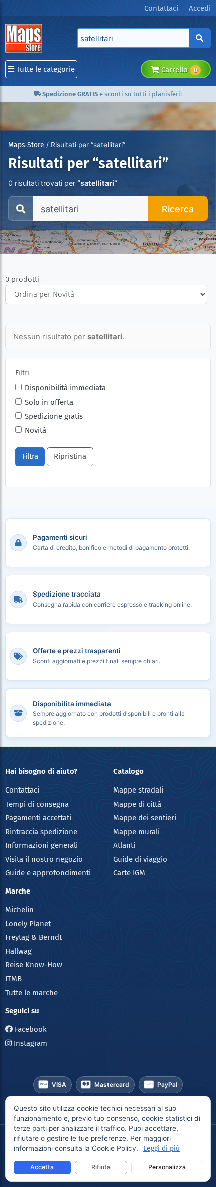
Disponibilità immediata (65, 387)
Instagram (29, 1043)
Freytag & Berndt (33, 937)
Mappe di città (137, 804)
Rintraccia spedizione (41, 831)
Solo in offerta (49, 402)
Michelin (19, 909)
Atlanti (124, 845)
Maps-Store (26, 145)
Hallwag (18, 951)
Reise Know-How (33, 964)
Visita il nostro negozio (44, 859)
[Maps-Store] (25, 38)
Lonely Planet (28, 923)
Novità (35, 430)
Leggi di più (161, 1148)
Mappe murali (136, 831)
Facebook (30, 1029)
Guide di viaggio (140, 859)
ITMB (13, 978)
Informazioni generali (41, 845)
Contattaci (22, 790)
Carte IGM (129, 872)
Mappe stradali (138, 790)
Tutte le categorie (44, 69)
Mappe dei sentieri (144, 817)
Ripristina (70, 456)
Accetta (42, 1167)
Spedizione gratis (54, 416)
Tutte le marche (31, 992)
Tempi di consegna (37, 804)
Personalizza (167, 1167)
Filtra (30, 456)
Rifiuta (101, 1167)
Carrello (178, 69)
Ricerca (178, 209)
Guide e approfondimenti (48, 872)
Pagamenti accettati (38, 817)
